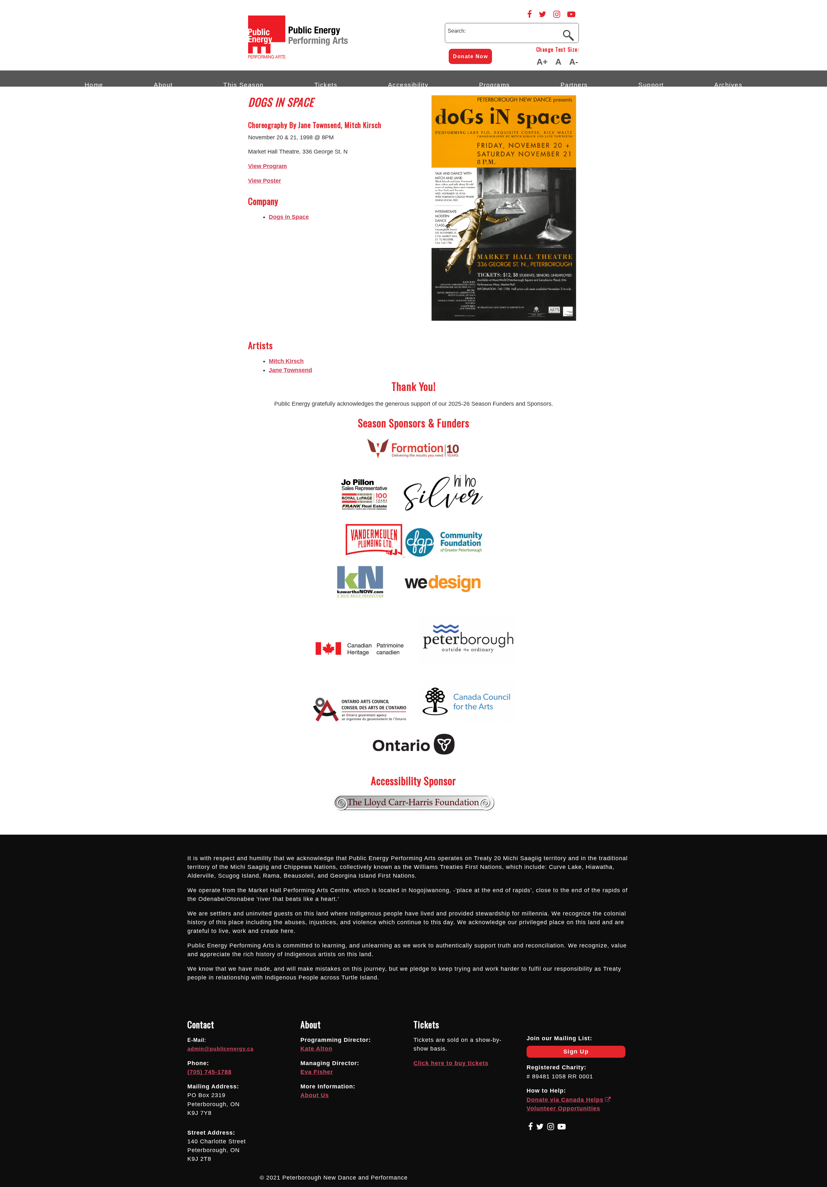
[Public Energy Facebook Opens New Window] (529, 14)
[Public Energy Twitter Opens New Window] (542, 14)
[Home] (325, 56)
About (163, 84)
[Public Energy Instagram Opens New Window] (556, 14)
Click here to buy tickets (451, 1063)
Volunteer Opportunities (563, 1108)
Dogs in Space (289, 217)
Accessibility (408, 84)
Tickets (326, 84)
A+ (542, 62)
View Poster (264, 180)
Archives (728, 84)
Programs (494, 84)
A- (573, 62)
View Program (267, 166)
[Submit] (568, 35)
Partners (574, 84)
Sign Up (558, 1053)
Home (94, 84)
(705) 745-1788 (209, 1072)
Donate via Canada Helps (565, 1099)
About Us (314, 1095)
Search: (457, 31)
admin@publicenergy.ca (220, 1049)
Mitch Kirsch (286, 361)
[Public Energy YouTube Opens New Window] (571, 14)
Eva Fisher (316, 1072)
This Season (243, 84)
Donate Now (470, 56)
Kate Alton (316, 1048)
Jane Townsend (290, 370)
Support (651, 84)
